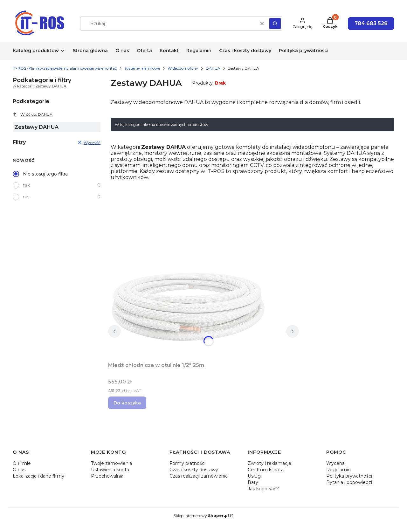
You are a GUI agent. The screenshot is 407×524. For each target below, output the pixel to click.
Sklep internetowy (201, 515)
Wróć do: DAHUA (36, 114)
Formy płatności (187, 463)
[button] (275, 23)
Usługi (255, 476)
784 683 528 (371, 23)
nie (26, 197)
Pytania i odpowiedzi (349, 482)
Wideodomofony (183, 68)
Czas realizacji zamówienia (198, 476)
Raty (253, 482)
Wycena (335, 463)
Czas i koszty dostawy (193, 469)
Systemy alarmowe (142, 68)
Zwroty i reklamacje (269, 463)
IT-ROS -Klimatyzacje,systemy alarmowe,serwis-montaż (65, 68)
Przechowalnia (107, 476)
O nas (19, 469)
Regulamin (338, 469)
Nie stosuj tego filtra (45, 174)
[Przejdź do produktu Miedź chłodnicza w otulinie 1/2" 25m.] (187, 306)
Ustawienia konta (110, 469)
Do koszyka (127, 403)
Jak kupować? (263, 489)
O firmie (22, 463)
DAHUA (213, 68)
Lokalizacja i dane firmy (38, 476)
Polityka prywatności (349, 476)
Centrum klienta (266, 469)
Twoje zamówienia (111, 463)
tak (26, 185)
